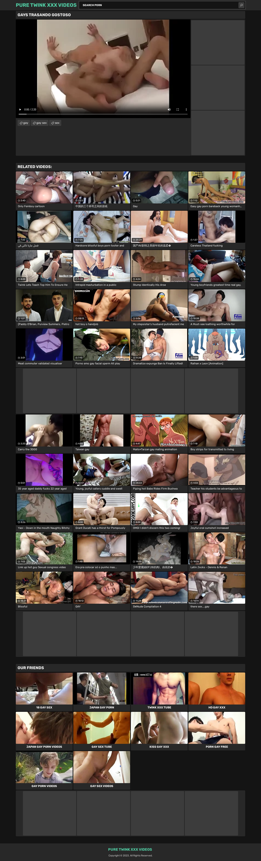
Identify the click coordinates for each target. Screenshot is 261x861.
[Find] (241, 5)
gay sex (41, 122)
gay (25, 122)
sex (57, 122)
